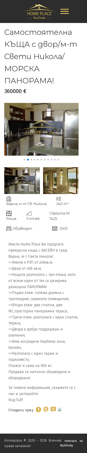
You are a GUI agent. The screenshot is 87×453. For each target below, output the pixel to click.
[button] (24, 159)
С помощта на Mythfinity (71, 443)
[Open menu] (64, 11)
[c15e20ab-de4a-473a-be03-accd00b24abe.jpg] (41, 154)
